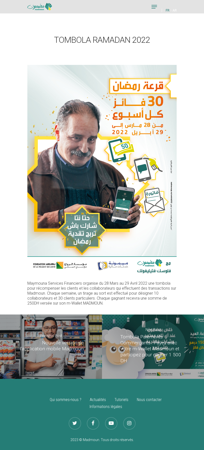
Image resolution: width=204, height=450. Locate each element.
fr (167, 10)
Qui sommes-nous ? (65, 399)
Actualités (98, 399)
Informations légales (106, 406)
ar (175, 10)
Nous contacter (149, 399)
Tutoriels (121, 399)
